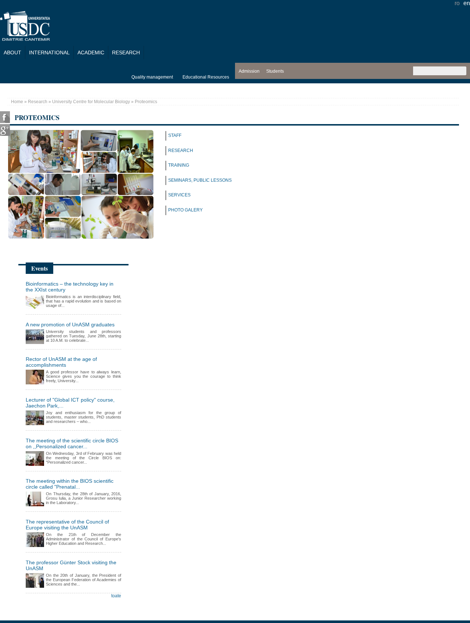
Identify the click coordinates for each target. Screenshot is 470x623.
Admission (249, 71)
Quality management (152, 77)
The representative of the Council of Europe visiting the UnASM (67, 524)
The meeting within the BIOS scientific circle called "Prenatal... (69, 484)
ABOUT (12, 52)
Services (179, 195)
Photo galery (185, 210)
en (466, 3)
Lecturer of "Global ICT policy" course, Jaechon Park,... (70, 403)
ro (457, 3)
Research (126, 52)
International (49, 52)
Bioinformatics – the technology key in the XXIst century (69, 287)
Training (178, 165)
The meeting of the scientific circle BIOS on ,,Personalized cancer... (72, 443)
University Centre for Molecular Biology (91, 101)
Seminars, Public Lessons (200, 180)
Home (17, 101)
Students (275, 71)
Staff (174, 135)
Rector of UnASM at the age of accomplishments (61, 362)
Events (39, 268)
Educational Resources (205, 77)
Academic (90, 52)
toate (116, 595)
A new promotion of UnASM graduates (70, 324)
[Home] (25, 39)
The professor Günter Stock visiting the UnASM (71, 565)
